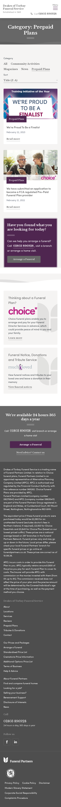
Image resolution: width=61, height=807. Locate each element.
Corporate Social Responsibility (21, 792)
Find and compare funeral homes (21, 683)
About (7, 606)
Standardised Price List (15, 652)
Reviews (8, 620)
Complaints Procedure (16, 797)
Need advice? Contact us (30, 452)
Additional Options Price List (18, 661)
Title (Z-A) (10, 80)
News (24, 69)
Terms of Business (13, 666)
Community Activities (25, 63)
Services (8, 616)
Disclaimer (44, 782)
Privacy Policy (12, 782)
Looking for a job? (13, 688)
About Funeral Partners (15, 678)
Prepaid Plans (41, 69)
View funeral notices (20, 387)
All (5, 63)
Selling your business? (15, 692)
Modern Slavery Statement (18, 787)
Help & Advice (11, 670)
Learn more (15, 338)
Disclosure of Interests (15, 702)
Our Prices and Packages (16, 642)
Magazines (11, 69)
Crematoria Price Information (19, 656)
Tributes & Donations (14, 630)
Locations (8, 611)
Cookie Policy (29, 782)
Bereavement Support (15, 697)
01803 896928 (47, 13)
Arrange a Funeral (24, 259)
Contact (8, 635)
